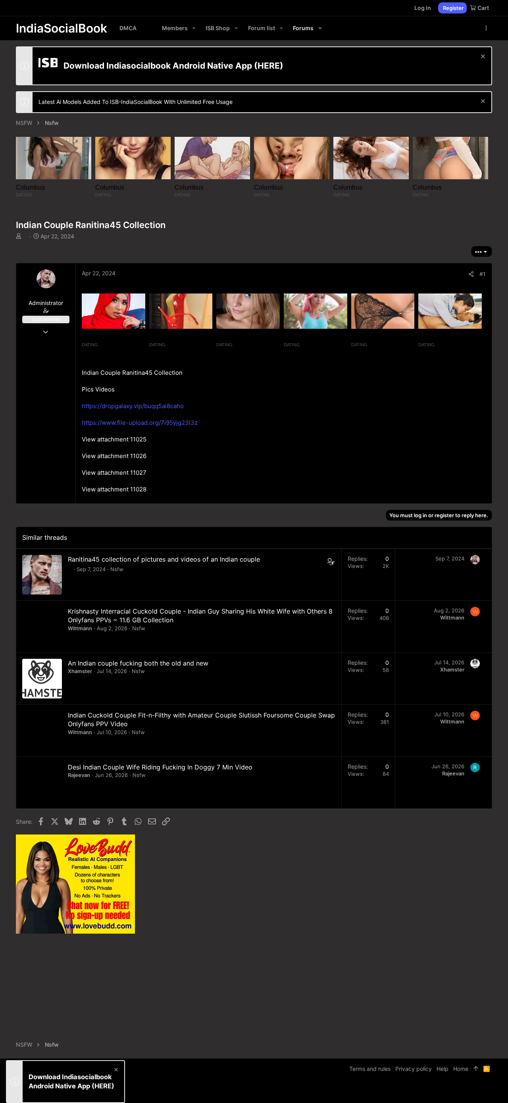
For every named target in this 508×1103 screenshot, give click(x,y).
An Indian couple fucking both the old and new (138, 663)
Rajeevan (79, 775)
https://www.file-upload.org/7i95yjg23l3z (140, 422)
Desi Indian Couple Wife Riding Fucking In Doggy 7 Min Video (160, 767)
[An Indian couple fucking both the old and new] (42, 678)
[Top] (476, 1069)
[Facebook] (452, 1091)
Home (460, 1068)
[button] (194, 28)
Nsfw (116, 569)
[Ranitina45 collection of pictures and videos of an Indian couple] (42, 575)
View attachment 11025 (114, 439)
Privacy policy (413, 1068)
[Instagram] (464, 1091)
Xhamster (80, 671)
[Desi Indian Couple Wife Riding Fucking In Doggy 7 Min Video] (42, 782)
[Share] (471, 274)
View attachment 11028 (114, 489)
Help (442, 1068)
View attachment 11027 (114, 472)
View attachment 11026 (114, 456)
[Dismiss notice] (482, 57)
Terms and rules (370, 1068)
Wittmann (80, 628)
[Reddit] (476, 1091)
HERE (269, 66)
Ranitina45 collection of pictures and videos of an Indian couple (164, 559)
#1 (482, 273)
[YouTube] (488, 1091)
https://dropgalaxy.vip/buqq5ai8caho (133, 406)
